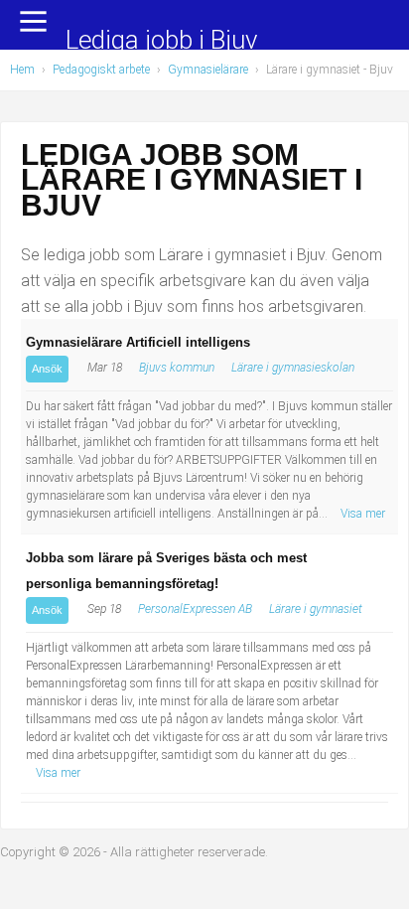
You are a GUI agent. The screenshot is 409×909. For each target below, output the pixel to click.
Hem (22, 69)
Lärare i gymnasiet (315, 609)
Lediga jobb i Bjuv (162, 41)
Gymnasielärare (208, 69)
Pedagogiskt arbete (101, 69)
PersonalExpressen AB (195, 609)
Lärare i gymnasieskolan (292, 368)
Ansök (47, 369)
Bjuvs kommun (176, 368)
